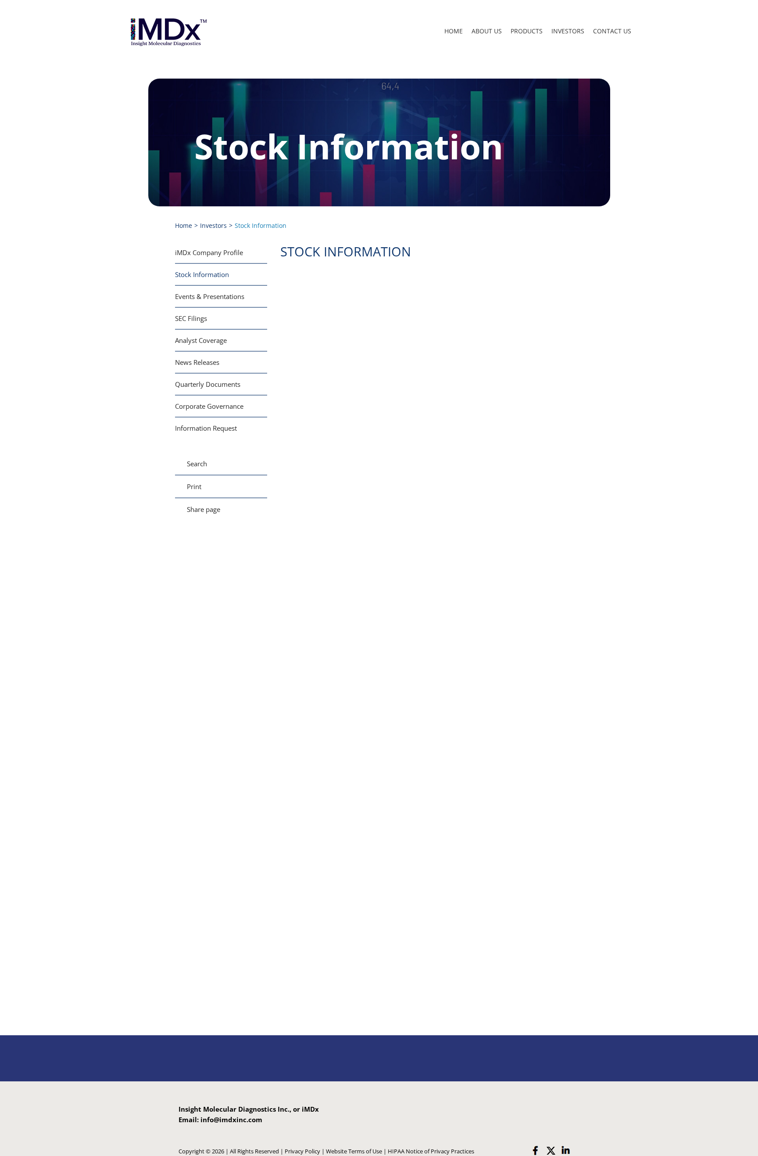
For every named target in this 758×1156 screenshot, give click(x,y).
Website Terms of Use (354, 1151)
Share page (203, 509)
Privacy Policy (302, 1151)
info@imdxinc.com (231, 1119)
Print (194, 486)
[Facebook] (535, 1150)
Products (527, 31)
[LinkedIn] (565, 1150)
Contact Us (612, 31)
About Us (487, 31)
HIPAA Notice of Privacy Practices (431, 1151)
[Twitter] (550, 1150)
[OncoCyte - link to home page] (168, 31)
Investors (567, 31)
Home (453, 31)
